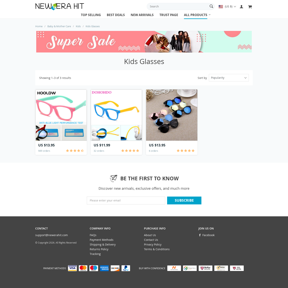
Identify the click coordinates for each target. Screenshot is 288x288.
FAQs (93, 235)
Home (39, 26)
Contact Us (151, 240)
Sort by (202, 78)
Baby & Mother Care (59, 26)
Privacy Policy (152, 244)
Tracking (95, 254)
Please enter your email (105, 200)
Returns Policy (99, 249)
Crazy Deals (193, 18)
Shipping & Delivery (103, 244)
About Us (150, 235)
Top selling (91, 15)
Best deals (116, 15)
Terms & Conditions (157, 249)
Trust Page (168, 15)
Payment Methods (101, 240)
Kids (78, 26)
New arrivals (142, 15)
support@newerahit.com (51, 235)
